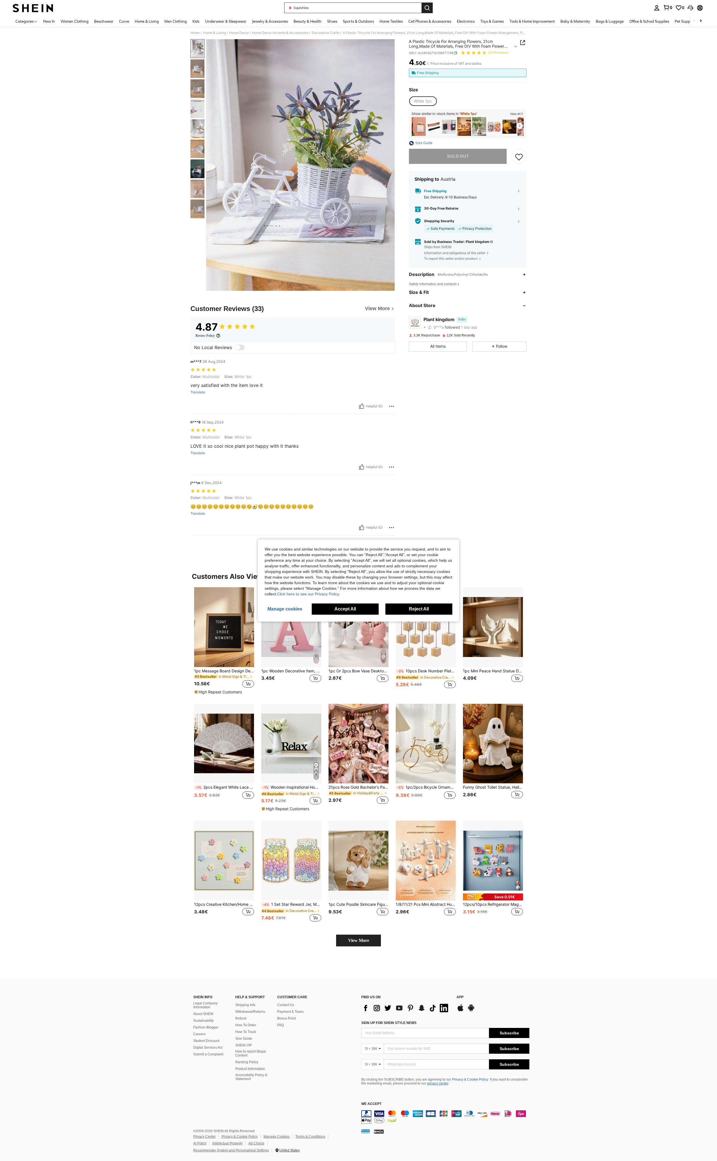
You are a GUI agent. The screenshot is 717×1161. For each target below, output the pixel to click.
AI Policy (199, 1143)
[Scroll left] (694, 21)
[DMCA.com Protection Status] (379, 1131)
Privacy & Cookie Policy (470, 1079)
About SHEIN (203, 1014)
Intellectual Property (227, 1143)
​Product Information (250, 1069)
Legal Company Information (205, 1005)
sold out (458, 156)
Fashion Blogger (205, 1027)
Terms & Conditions (310, 1137)
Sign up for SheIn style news (388, 1023)
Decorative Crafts (325, 33)
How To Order (245, 1025)
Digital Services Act (207, 1047)
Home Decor (239, 33)
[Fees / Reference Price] (427, 64)
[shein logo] (33, 8)
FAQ (280, 1025)
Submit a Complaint (208, 1054)
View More (358, 940)
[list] (406, 1008)
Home (195, 33)
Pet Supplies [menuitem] (685, 21)
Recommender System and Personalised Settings (231, 1150)
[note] (219, 692)
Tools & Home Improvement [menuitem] (532, 21)
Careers (199, 1034)
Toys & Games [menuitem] (492, 21)
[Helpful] (361, 406)
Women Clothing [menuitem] (74, 21)
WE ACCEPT (371, 1104)
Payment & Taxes (290, 1012)
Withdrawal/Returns (250, 1012)
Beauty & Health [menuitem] (308, 21)
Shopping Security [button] (439, 221)
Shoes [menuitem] (332, 21)
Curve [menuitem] (124, 21)
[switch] (240, 347)
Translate (197, 392)
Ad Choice (256, 1143)
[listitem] (419, 126)
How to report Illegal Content (250, 1053)
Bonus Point (286, 1018)
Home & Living (214, 33)
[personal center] (656, 7)
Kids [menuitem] (195, 21)
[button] (690, 7)
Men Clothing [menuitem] (175, 21)
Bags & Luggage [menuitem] (610, 21)
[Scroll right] (701, 21)
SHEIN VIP (243, 1045)
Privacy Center (204, 1137)
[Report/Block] (391, 406)
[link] (667, 7)
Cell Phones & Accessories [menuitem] (429, 21)
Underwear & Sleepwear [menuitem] (225, 21)
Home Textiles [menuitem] (391, 21)
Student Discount (206, 1041)
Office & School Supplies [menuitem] (649, 21)
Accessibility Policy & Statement (251, 1077)
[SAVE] (519, 156)
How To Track (245, 1032)
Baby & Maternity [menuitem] (575, 21)
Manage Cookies (277, 1137)
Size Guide (243, 1039)
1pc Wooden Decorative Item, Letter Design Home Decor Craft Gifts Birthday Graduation (291, 671)
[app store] (460, 1011)
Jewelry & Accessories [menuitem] (270, 21)
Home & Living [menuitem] (147, 21)
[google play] (471, 1011)
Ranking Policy (246, 1062)
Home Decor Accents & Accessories (280, 33)
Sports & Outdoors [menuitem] (358, 21)
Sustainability (203, 1021)
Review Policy (205, 336)
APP (460, 997)
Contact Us (285, 1005)
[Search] (427, 8)
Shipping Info (245, 1005)
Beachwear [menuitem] (103, 21)
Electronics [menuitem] (466, 21)
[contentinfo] (445, 1117)
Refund (240, 1018)
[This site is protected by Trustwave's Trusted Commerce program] (365, 1131)
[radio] (423, 101)
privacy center (437, 1083)
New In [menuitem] (49, 21)
